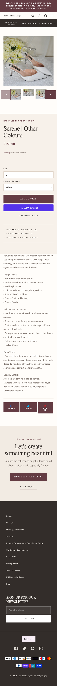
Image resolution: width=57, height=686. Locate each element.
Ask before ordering (28, 238)
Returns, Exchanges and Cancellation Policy (24, 543)
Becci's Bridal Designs (12, 15)
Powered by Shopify (39, 676)
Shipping (6, 152)
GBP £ (27, 638)
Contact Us (11, 557)
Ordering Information (15, 529)
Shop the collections (28, 477)
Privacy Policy (12, 563)
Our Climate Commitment (17, 550)
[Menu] (52, 15)
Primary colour (11, 181)
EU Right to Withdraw (15, 577)
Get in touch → (28, 487)
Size (5, 169)
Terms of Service (13, 570)
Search (9, 516)
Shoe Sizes (11, 523)
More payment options (28, 215)
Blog (8, 584)
